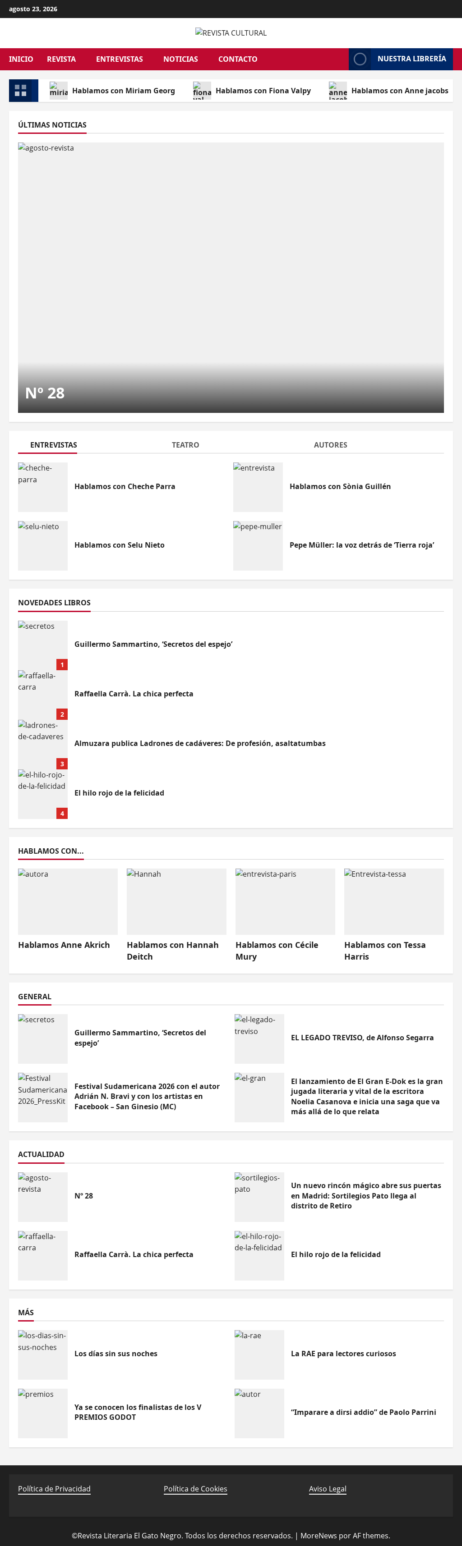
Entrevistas (119, 59)
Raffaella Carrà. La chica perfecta (43, 695)
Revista (61, 59)
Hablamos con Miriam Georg (123, 91)
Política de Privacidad (54, 1489)
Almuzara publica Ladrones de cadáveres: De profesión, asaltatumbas (43, 744)
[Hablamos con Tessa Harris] (394, 902)
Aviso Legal (327, 1489)
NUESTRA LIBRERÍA (412, 59)
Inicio (21, 59)
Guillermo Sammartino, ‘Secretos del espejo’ (43, 645)
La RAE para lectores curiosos (259, 1355)
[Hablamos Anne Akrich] (68, 902)
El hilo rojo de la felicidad (43, 794)
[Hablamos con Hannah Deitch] (176, 902)
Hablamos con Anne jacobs (399, 91)
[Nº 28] (231, 277)
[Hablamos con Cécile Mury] (285, 902)
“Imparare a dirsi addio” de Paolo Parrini (259, 1413)
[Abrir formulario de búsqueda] (337, 59)
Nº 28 (45, 392)
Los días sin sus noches (43, 1355)
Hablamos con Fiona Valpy (263, 91)
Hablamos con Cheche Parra (43, 487)
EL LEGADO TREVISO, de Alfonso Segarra (259, 1039)
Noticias (180, 59)
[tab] (89, 446)
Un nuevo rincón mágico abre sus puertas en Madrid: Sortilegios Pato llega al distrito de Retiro (259, 1197)
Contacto (238, 59)
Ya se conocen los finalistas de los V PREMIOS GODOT (43, 1413)
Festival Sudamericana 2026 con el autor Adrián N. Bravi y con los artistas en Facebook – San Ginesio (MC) (43, 1097)
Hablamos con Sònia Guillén (258, 487)
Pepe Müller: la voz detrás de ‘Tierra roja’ (258, 546)
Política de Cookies (195, 1489)
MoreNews (318, 1536)
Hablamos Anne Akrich (64, 944)
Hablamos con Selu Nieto (43, 546)
